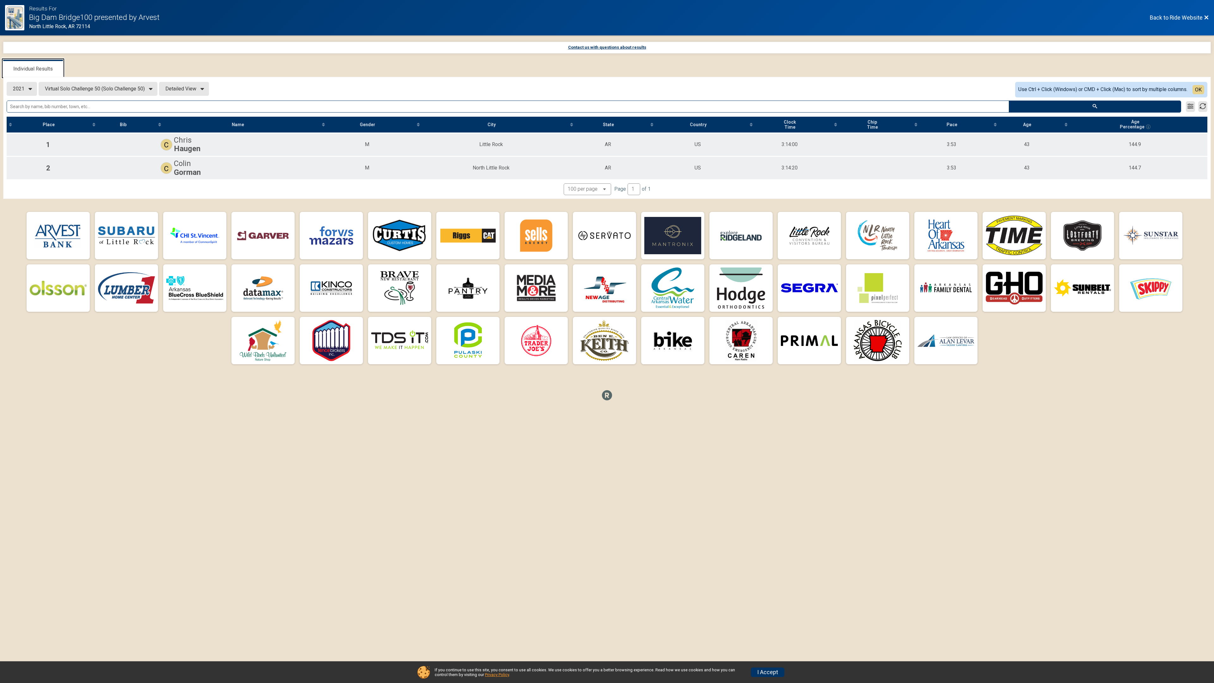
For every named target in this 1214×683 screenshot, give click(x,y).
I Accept (767, 672)
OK (1198, 90)
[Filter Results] (1190, 106)
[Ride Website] (17, 17)
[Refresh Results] (1202, 106)
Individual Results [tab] (33, 69)
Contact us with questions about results (607, 47)
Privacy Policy (497, 674)
